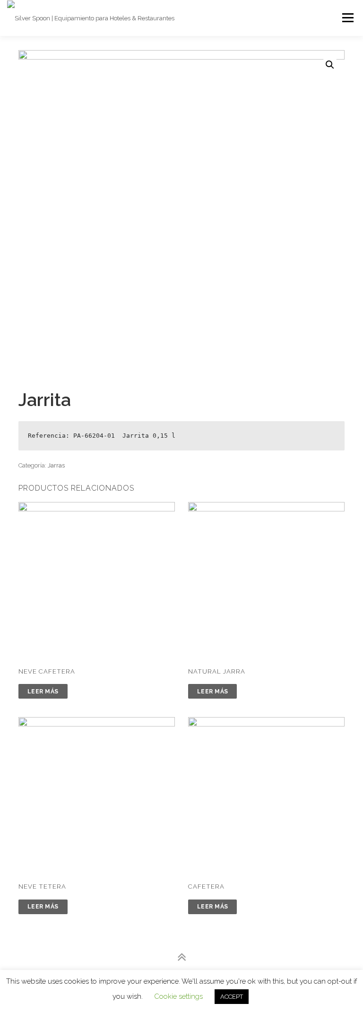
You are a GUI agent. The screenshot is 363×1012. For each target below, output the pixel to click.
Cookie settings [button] (178, 996)
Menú (347, 17)
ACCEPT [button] (231, 996)
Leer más (43, 691)
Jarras (56, 465)
